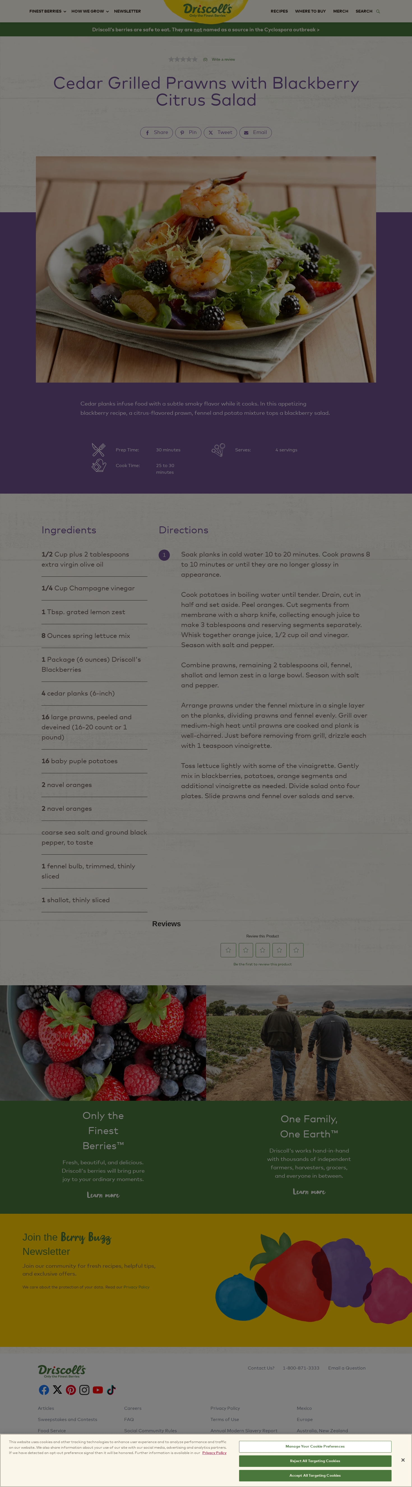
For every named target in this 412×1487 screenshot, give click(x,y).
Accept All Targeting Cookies (315, 1475)
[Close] (403, 1460)
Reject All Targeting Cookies (315, 1461)
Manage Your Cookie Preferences (315, 1446)
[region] (206, 1460)
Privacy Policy (214, 1453)
